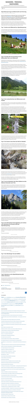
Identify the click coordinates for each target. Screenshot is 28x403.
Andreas (3, 13)
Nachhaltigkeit (23, 300)
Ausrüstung (9, 297)
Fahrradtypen (15, 299)
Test (25, 302)
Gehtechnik (20, 299)
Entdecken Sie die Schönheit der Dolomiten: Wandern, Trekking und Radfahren (12, 376)
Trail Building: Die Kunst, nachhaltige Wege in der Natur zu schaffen (10, 386)
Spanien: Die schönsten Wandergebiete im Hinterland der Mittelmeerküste (11, 346)
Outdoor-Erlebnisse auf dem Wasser (6, 357)
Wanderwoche (9, 16)
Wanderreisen (3, 305)
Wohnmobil (22, 305)
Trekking (17, 303)
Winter (12, 305)
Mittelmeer (16, 300)
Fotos (18, 299)
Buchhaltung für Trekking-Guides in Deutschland (7, 352)
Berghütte (15, 297)
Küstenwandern (7, 300)
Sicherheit (19, 302)
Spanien (22, 302)
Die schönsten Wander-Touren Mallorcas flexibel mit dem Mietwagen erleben (11, 373)
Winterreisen (14, 305)
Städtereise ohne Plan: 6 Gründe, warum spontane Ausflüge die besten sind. (11, 328)
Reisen (14, 302)
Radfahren (8, 302)
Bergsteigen (18, 297)
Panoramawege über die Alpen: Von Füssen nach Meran (9, 375)
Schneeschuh (16, 302)
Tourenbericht (5, 303)
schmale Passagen (9, 173)
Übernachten (2, 306)
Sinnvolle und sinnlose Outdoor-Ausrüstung (7, 364)
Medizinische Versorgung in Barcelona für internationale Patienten (10, 362)
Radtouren (11, 302)
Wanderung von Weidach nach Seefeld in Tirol (7, 349)
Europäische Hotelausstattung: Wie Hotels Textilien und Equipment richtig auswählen (13, 321)
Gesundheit (24, 299)
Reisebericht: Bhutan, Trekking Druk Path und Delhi (8, 395)
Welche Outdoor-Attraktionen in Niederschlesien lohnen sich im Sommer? (11, 381)
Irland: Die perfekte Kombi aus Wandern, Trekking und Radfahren (10, 338)
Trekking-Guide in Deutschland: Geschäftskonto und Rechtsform (10, 383)
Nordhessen (2, 302)
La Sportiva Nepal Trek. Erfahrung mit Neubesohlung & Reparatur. (10, 330)
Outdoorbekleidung (5, 302)
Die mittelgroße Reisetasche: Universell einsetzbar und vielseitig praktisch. (11, 340)
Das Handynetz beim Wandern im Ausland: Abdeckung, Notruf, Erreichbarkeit (11, 315)
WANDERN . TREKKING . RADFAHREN (14, 3)
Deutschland (6, 299)
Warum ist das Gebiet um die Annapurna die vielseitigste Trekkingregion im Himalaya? (13, 310)
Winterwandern (18, 305)
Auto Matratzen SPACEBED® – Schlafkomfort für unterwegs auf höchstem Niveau (12, 388)
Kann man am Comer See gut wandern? (6, 378)
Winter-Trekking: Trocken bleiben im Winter (7, 327)
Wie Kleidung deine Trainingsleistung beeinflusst (8, 335)
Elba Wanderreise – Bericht (5, 354)
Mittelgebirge (12, 300)
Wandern (21, 303)
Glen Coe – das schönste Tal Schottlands (7, 333)
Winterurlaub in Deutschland (5, 359)
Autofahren (12, 297)
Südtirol (23, 302)
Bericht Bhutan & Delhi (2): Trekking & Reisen (7, 394)
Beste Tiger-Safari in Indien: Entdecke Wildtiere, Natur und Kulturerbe (10, 319)
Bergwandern (23, 297)
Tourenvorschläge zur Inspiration (11, 13)
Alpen (6, 13)
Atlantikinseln (5, 297)
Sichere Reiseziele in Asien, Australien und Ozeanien (8, 397)
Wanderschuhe (8, 305)
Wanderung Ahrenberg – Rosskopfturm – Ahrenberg (8, 351)
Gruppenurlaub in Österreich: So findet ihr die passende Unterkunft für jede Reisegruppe (13, 344)
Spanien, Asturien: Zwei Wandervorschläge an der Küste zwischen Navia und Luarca (12, 367)
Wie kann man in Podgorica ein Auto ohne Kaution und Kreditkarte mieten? (11, 322)
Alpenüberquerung (7, 285)
